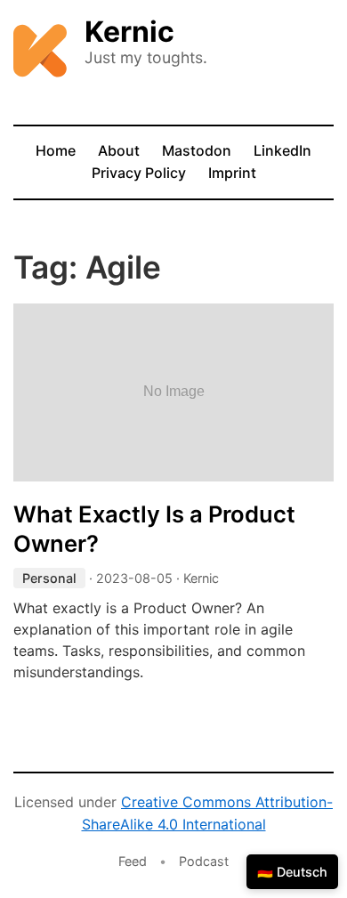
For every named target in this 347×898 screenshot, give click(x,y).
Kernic (129, 31)
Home (56, 150)
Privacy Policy (139, 173)
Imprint (232, 173)
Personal (49, 578)
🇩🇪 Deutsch (292, 871)
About (119, 150)
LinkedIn (282, 150)
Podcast (204, 861)
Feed (132, 861)
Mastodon (196, 150)
